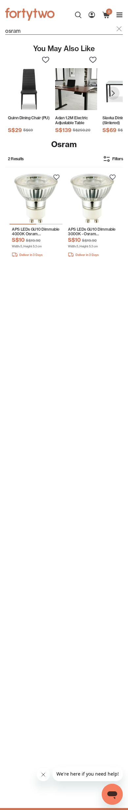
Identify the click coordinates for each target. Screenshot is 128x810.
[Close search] (119, 29)
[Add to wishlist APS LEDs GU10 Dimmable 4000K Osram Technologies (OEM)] (56, 177)
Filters (117, 158)
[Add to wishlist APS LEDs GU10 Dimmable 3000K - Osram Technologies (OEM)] (112, 177)
